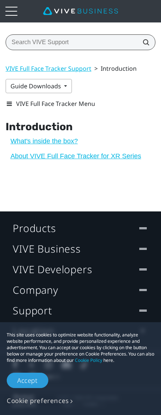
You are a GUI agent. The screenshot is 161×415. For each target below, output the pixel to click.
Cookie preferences (38, 400)
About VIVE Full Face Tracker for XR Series (75, 156)
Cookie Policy (88, 360)
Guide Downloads (36, 86)
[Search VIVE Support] (143, 42)
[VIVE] (80, 11)
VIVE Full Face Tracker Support (48, 68)
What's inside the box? (44, 141)
